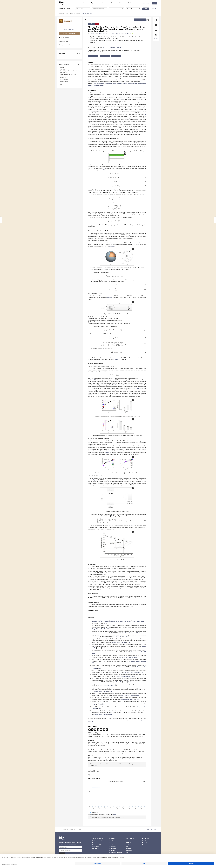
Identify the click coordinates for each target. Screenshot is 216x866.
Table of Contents (64, 64)
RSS (148, 830)
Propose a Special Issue (69, 33)
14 (98, 112)
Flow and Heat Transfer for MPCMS (68, 74)
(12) (145, 337)
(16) (145, 520)
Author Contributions (64, 81)
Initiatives (121, 3)
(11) (145, 330)
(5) (145, 198)
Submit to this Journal (69, 26)
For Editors (111, 844)
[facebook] (98, 730)
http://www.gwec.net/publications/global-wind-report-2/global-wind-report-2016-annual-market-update (118, 621)
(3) (145, 181)
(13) (145, 343)
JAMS (127, 852)
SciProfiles (128, 848)
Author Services (111, 3)
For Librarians (112, 846)
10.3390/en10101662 (87, 13)
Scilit (108, 629)
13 (98, 111)
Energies (66, 13)
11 (95, 111)
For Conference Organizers (115, 852)
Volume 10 (72, 13)
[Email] (89, 730)
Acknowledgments (64, 79)
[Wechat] (101, 730)
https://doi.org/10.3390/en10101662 (112, 47)
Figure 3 (92, 380)
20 (111, 516)
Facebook (144, 843)
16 (145, 114)
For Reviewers (112, 843)
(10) (145, 289)
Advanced (153, 8)
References (62, 84)
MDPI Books (128, 843)
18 (104, 121)
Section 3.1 (93, 356)
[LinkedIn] (95, 730)
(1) (145, 173)
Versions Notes (116, 56)
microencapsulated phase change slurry (105, 83)
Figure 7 (132, 525)
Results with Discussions (65, 76)
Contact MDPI (95, 846)
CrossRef (103, 629)
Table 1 (96, 148)
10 (93, 111)
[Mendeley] (107, 730)
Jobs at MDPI (95, 848)
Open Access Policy (97, 844)
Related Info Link (63, 41)
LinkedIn (144, 841)
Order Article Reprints (140, 20)
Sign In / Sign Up (146, 3)
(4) (145, 185)
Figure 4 (138, 388)
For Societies (112, 850)
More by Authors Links (65, 45)
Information (101, 3)
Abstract (62, 67)
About (129, 3)
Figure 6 (95, 480)
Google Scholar (96, 629)
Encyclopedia (129, 850)
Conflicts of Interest (64, 83)
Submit (154, 3)
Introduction (62, 69)
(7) (145, 221)
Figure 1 (141, 242)
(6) (145, 207)
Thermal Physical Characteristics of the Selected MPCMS (69, 71)
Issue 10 (78, 13)
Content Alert (154, 830)
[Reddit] (104, 730)
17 (101, 117)
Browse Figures (105, 56)
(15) (145, 374)
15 (102, 114)
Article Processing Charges (98, 841)
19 (121, 217)
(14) (145, 352)
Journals (85, 3)
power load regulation (98, 85)
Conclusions (63, 77)
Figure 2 (109, 297)
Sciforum (128, 841)
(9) (145, 284)
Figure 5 (92, 446)
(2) (145, 177)
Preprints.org (129, 844)
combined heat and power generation (127, 83)
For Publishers (112, 848)
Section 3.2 (113, 356)
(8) (145, 276)
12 (96, 111)
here (96, 765)
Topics (93, 3)
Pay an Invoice (95, 843)
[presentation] (114, 173)
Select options (63, 847)
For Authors (112, 841)
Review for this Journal (69, 29)
